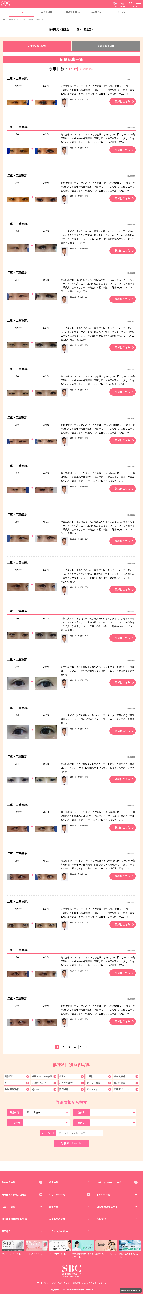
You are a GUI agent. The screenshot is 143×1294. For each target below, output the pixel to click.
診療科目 (14, 1112)
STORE (122, 6)
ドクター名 (14, 1123)
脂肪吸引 (9, 1076)
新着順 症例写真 (106, 46)
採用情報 (101, 1219)
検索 (73, 1143)
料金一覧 (53, 1182)
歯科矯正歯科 (70, 12)
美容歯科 (63, 1089)
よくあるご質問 (57, 1219)
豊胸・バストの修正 (42, 1076)
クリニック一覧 (57, 1194)
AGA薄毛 (95, 12)
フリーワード (48, 1133)
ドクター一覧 (103, 1194)
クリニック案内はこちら (109, 1182)
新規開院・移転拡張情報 (14, 1194)
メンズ (120, 12)
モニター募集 (8, 1206)
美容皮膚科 (46, 12)
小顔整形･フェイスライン (41, 1083)
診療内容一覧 (14, 19)
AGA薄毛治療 (12, 1089)
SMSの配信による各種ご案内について (89, 1282)
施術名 (81, 1112)
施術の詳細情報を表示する (131, 1290)
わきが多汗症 (66, 1083)
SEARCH (131, 6)
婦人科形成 (119, 1083)
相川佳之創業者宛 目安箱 (14, 1219)
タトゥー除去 (93, 1083)
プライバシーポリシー (62, 1282)
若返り (62, 1076)
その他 (35, 1089)
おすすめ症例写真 (37, 46)
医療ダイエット (122, 1089)
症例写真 (53, 1206)
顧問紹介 (6, 1231)
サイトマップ (43, 1282)
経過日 (81, 1123)
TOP (21, 12)
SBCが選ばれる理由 (107, 1206)
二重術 (90, 1076)
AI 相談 (115, 6)
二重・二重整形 (27, 19)
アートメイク (93, 1089)
